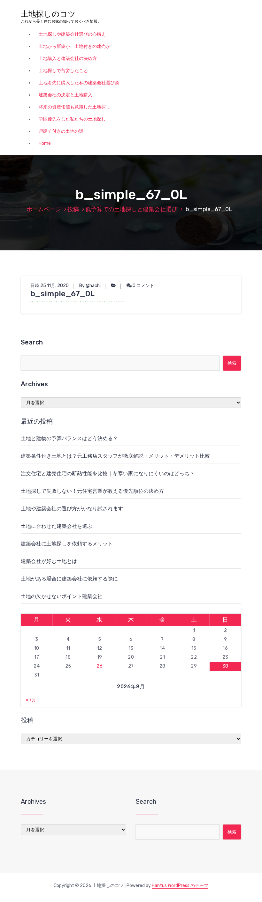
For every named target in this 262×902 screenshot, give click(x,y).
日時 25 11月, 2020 (49, 285)
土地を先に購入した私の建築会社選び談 (79, 82)
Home (45, 143)
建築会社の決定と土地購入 (65, 95)
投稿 (73, 209)
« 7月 (31, 700)
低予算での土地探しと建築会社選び (131, 209)
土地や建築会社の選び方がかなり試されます (72, 509)
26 (99, 666)
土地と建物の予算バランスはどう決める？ (69, 438)
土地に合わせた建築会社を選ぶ (56, 526)
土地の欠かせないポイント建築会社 (62, 596)
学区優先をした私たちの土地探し (72, 119)
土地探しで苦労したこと (63, 70)
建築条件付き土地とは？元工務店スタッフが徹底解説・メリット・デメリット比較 (115, 456)
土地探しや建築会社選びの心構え (72, 34)
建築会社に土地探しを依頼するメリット (67, 544)
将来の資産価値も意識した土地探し (74, 107)
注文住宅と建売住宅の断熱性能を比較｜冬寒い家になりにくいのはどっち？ (108, 473)
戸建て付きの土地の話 (61, 131)
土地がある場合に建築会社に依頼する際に (69, 579)
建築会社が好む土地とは (49, 561)
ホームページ (44, 209)
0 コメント (143, 285)
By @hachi (90, 285)
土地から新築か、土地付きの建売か (74, 46)
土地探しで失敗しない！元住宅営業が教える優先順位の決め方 (92, 491)
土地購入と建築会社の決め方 (68, 58)
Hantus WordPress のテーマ (180, 885)
